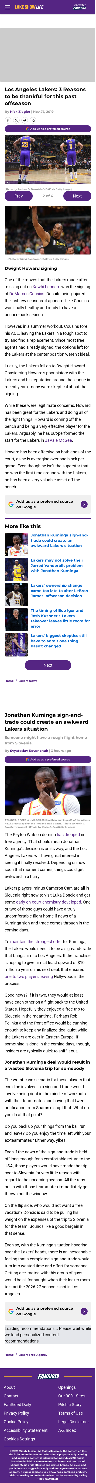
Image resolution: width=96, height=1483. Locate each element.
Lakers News (28, 681)
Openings (67, 1387)
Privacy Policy (16, 1413)
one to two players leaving (29, 976)
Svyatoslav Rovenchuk (29, 751)
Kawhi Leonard (46, 286)
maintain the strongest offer (36, 941)
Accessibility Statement (26, 1430)
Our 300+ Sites (71, 1395)
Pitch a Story (70, 1404)
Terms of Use (70, 1413)
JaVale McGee (58, 440)
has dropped (68, 834)
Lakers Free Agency (33, 1354)
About (9, 1387)
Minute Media (27, 1451)
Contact (11, 1395)
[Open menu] (7, 7)
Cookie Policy (16, 1421)
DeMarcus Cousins (26, 293)
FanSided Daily (17, 1404)
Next (77, 196)
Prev (18, 196)
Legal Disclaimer (73, 1421)
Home (9, 681)
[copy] (33, 120)
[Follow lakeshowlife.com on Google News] (84, 504)
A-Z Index (67, 1430)
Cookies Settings (19, 1438)
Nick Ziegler (20, 112)
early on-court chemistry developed (48, 902)
